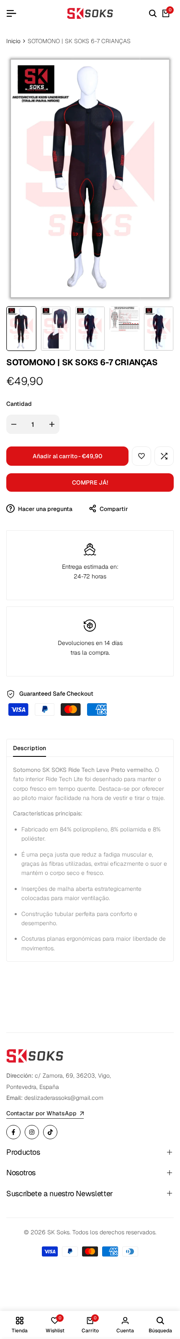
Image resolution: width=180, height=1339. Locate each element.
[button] (141, 456)
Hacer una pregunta (44, 509)
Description (29, 748)
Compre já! (90, 482)
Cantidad (19, 404)
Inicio (13, 41)
